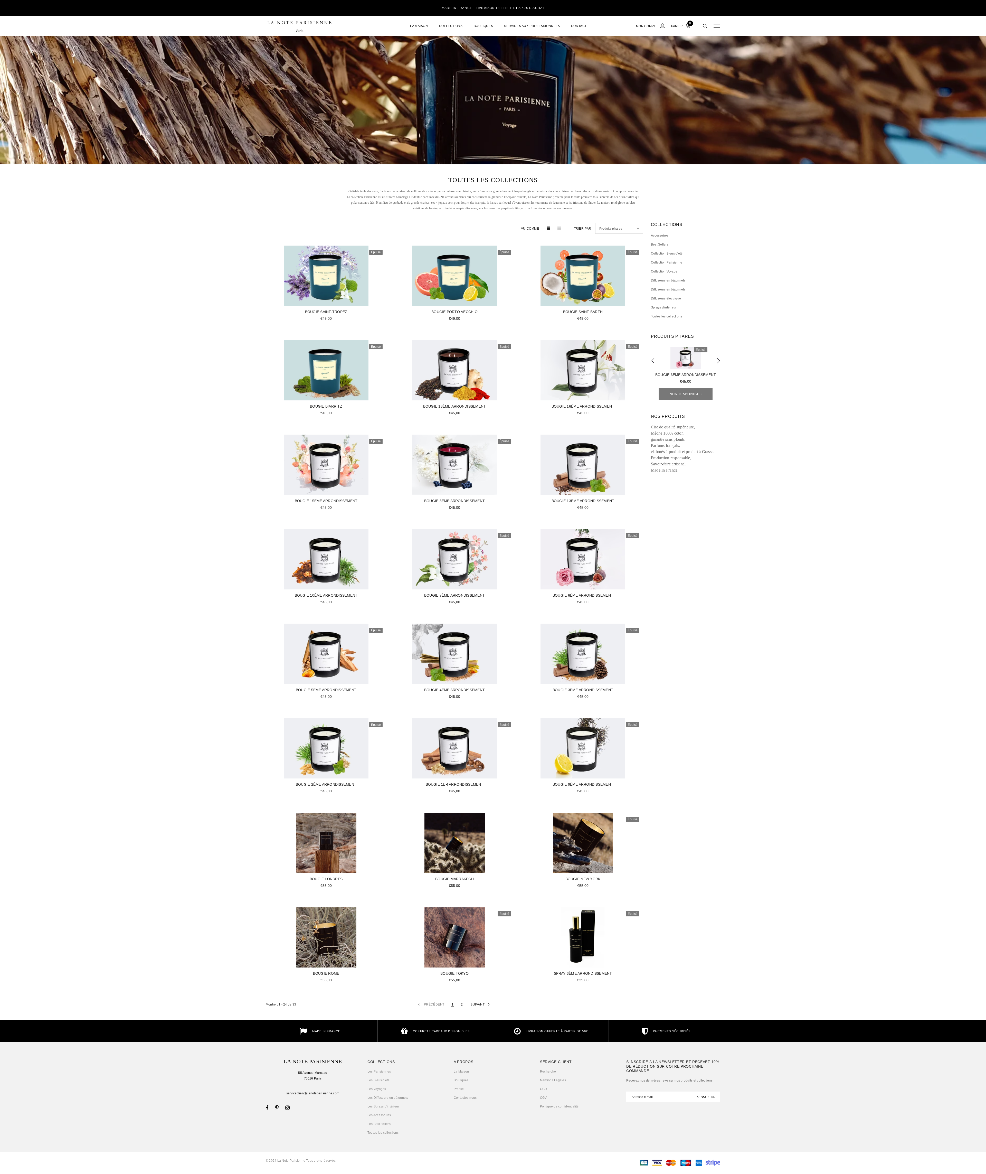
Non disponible (931, 144)
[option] (931, 127)
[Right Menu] (717, 26)
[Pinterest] (277, 1107)
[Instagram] (287, 1107)
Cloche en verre (931, 126)
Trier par (582, 228)
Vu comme (530, 228)
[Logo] (299, 26)
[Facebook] (267, 1107)
